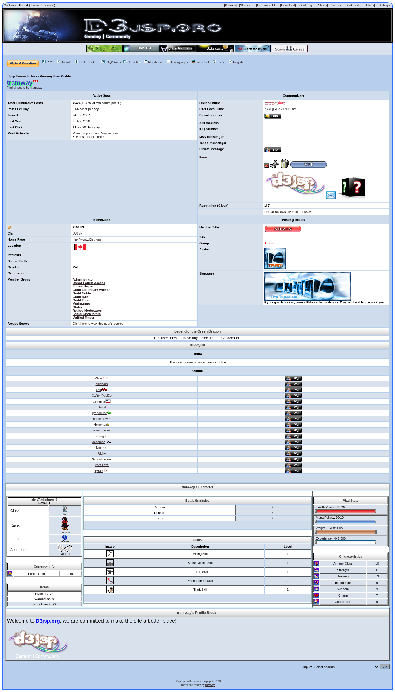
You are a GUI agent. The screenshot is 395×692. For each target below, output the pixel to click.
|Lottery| (336, 5)
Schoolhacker (101, 459)
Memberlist (155, 62)
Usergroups (179, 62)
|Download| (288, 5)
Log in (221, 62)
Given (222, 205)
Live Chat (202, 62)
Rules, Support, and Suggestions (96, 133)
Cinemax (99, 401)
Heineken (100, 424)
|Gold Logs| (306, 5)
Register (47, 5)
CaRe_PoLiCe (102, 395)
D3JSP (77, 233)
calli (98, 390)
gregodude (99, 413)
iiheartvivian (101, 430)
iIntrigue (101, 436)
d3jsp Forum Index (21, 76)
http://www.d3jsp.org (87, 239)
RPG (50, 62)
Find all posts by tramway (25, 87)
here (83, 323)
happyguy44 (101, 418)
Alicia (98, 378)
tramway (210, 685)
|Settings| (384, 5)
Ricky (102, 453)
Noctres (101, 447)
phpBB (210, 681)
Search (133, 62)
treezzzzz (102, 465)
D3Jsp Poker (88, 62)
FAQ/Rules (113, 62)
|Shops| (322, 5)
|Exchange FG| (267, 5)
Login (35, 5)
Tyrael (99, 471)
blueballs (102, 384)
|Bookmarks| (354, 5)
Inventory (41, 593)
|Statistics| (246, 5)
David (102, 407)
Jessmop (98, 442)
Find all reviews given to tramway (287, 211)
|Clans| (370, 5)
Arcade (66, 62)
